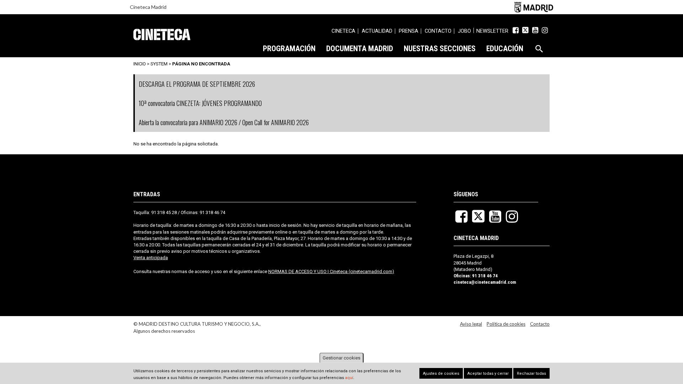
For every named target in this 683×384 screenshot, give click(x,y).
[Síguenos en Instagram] (545, 30)
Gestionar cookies (341, 358)
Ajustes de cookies (441, 373)
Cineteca (161, 34)
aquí (349, 377)
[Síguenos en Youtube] (535, 30)
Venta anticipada (150, 257)
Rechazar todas (531, 373)
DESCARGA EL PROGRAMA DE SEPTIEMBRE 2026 (197, 84)
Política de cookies (506, 324)
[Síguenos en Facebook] (516, 30)
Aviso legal (471, 324)
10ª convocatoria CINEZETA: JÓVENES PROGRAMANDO (200, 103)
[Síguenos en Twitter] (525, 30)
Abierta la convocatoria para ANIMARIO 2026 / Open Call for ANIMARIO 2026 (224, 122)
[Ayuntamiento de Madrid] (533, 7)
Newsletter (492, 31)
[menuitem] (343, 32)
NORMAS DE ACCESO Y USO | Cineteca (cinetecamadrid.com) (331, 271)
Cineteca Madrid (148, 7)
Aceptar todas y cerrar (488, 373)
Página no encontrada (201, 63)
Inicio (139, 63)
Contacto (540, 324)
